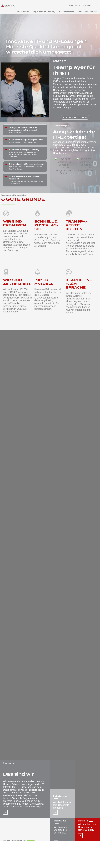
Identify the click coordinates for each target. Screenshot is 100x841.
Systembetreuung (44, 11)
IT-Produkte (75, 297)
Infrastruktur (67, 11)
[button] (74, 5)
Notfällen (43, 234)
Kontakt (87, 5)
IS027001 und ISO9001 (16, 290)
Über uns (73, 5)
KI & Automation (88, 11)
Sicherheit (23, 11)
